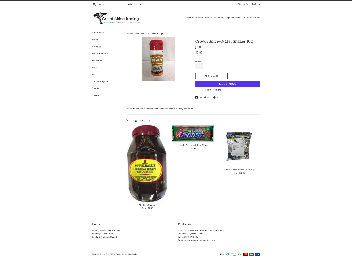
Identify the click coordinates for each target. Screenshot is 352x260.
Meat (94, 67)
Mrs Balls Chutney (147, 205)
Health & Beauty (100, 53)
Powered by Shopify (129, 254)
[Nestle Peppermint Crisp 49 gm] (193, 133)
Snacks (95, 88)
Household (97, 60)
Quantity (198, 61)
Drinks (95, 39)
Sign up (137, 4)
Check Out (255, 4)
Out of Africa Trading (114, 254)
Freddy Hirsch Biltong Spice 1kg (239, 170)
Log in (129, 4)
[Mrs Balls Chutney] (147, 163)
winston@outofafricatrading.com (199, 240)
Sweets (95, 95)
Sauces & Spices (100, 81)
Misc (94, 74)
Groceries (96, 46)
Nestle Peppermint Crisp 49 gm (193, 145)
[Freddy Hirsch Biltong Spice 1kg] (239, 146)
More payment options (211, 90)
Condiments (98, 32)
